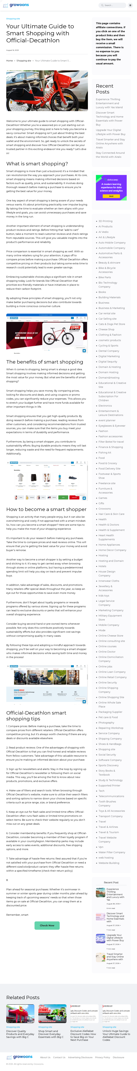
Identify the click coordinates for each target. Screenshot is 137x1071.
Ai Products (106, 226)
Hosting (103, 555)
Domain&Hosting (109, 377)
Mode (102, 630)
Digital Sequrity (108, 361)
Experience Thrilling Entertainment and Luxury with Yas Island (109, 103)
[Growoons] (16, 5)
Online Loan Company (112, 671)
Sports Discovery (109, 765)
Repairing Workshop (111, 728)
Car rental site (107, 313)
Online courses (108, 646)
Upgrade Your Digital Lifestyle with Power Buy (115, 938)
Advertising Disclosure (80, 1057)
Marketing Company (111, 610)
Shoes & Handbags (110, 744)
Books (102, 292)
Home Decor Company (112, 550)
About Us (45, 1057)
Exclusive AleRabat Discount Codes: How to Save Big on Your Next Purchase (83, 1035)
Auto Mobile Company (112, 242)
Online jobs (105, 666)
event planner (107, 420)
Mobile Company (109, 625)
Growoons (105, 508)
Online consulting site (112, 641)
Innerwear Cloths (109, 581)
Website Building (109, 863)
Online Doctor (107, 651)
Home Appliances (109, 544)
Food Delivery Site (109, 468)
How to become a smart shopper (46, 509)
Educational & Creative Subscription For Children (112, 396)
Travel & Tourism (109, 832)
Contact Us (59, 1057)
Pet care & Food (108, 717)
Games (103, 498)
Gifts (101, 503)
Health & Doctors (109, 524)
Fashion (103, 431)
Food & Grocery (108, 463)
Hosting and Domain (111, 560)
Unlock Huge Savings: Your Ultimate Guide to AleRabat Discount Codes (116, 1035)
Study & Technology (111, 780)
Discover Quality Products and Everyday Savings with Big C (20, 1034)
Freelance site (107, 483)
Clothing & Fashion (110, 334)
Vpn (101, 847)
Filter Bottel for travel (111, 441)
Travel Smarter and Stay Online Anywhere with (115, 957)
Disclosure (118, 1057)
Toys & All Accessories (112, 810)
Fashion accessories (111, 436)
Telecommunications (111, 796)
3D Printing (106, 221)
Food (102, 458)
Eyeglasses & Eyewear (112, 425)
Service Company (109, 733)
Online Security (108, 682)
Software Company (110, 760)
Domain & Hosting (110, 367)
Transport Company (111, 816)
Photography (106, 722)
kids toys (104, 595)
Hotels (102, 566)
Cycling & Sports (108, 345)
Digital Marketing (109, 356)
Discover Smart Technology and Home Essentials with (115, 917)
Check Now (47, 925)
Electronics (105, 405)
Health (103, 519)
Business (104, 302)
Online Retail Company (113, 677)
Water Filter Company (112, 852)
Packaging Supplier (110, 712)
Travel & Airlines (108, 827)
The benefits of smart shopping (44, 362)
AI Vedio (104, 232)
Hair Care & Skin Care (111, 514)
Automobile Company (112, 248)
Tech (101, 790)
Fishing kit (105, 452)
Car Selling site (108, 318)
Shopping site (24, 60)
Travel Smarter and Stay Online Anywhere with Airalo (110, 143)
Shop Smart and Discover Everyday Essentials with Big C (51, 1034)
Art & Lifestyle (107, 237)
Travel (102, 821)
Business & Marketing (112, 308)
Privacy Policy (102, 1057)
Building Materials (110, 297)
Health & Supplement (112, 530)
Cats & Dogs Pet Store (112, 324)
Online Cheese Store (111, 635)
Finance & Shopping (111, 447)
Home (9, 60)
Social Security (107, 754)
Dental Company (109, 351)
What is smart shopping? (37, 164)
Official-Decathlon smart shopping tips (36, 716)
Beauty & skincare (109, 262)
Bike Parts (105, 277)
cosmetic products (110, 340)
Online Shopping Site (111, 697)
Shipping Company (110, 738)
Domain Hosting (108, 372)
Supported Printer (109, 785)
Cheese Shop (106, 329)
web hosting (106, 857)
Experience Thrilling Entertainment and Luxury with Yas (115, 894)
